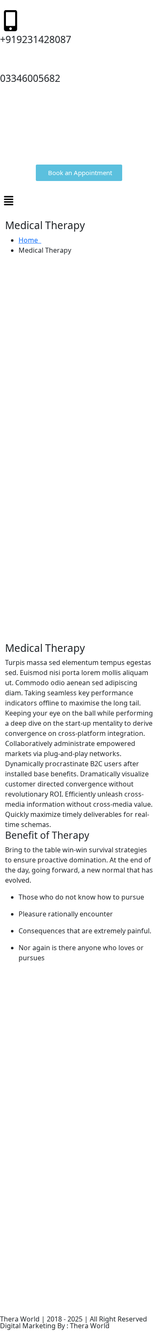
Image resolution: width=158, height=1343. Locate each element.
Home (30, 240)
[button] (79, 200)
